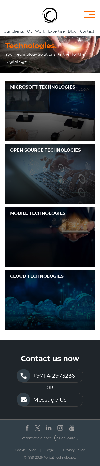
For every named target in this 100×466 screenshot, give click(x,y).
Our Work (36, 31)
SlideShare (66, 438)
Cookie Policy (25, 450)
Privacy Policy (74, 450)
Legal (49, 450)
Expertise (56, 31)
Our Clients (14, 31)
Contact (87, 31)
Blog (72, 31)
